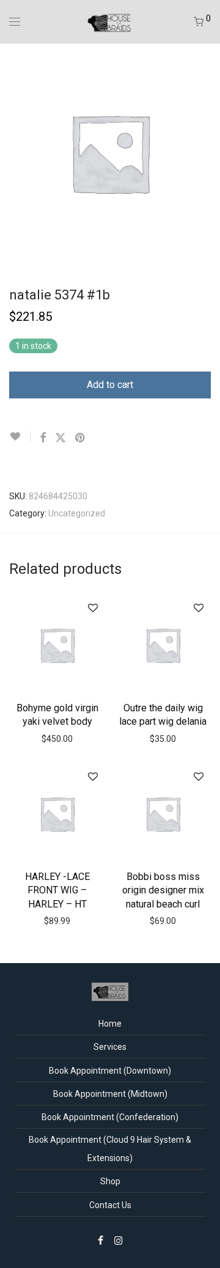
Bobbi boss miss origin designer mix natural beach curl (163, 890)
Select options (57, 720)
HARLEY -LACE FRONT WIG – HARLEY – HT (57, 890)
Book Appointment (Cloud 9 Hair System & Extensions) (110, 1149)
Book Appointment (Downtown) (110, 1071)
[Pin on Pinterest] (80, 438)
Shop (110, 1181)
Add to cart (110, 384)
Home (110, 1023)
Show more (60, 738)
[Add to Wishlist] (20, 436)
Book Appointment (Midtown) (110, 1094)
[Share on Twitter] (60, 438)
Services (110, 1047)
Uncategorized (76, 513)
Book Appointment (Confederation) (110, 1117)
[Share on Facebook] (43, 438)
